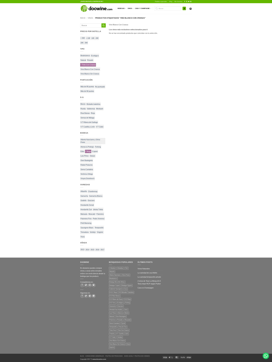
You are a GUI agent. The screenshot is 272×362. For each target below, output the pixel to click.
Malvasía (84, 214)
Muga (89, 151)
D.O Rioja (128, 299)
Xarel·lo (112, 347)
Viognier (100, 232)
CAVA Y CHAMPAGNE (142, 8)
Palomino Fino (86, 219)
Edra (82, 151)
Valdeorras (91, 109)
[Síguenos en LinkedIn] (93, 296)
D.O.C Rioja (113, 292)
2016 (97, 250)
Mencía (120, 313)
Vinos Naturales (144, 269)
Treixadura (85, 232)
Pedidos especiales (161, 1)
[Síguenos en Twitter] (188, 1)
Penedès (120, 320)
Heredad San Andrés (116, 309)
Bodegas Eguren (127, 285)
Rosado (90, 60)
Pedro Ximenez (98, 219)
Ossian (92, 156)
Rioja (93, 113)
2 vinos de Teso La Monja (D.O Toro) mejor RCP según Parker (149, 282)
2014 (87, 250)
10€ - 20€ (94, 38)
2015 (92, 250)
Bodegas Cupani (115, 285)
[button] (184, 8)
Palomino (100, 214)
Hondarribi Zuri (86, 209)
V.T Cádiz (99, 127)
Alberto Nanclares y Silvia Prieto (90, 141)
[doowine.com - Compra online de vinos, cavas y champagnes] (96, 8)
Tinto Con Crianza (89, 65)
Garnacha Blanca (95, 196)
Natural (83, 60)
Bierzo (83, 104)
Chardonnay (92, 191)
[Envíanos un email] (190, 1)
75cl (126, 268)
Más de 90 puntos (87, 91)
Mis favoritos (178, 1)
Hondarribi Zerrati (87, 205)
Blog (170, 1)
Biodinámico (85, 56)
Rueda (83, 109)
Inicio (82, 18)
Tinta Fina (113, 330)
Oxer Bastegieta (87, 160)
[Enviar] (103, 25)
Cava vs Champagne (146, 288)
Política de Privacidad (114, 356)
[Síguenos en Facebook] (184, 1)
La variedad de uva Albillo (147, 273)
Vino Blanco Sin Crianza (90, 74)
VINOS (130, 8)
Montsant (99, 109)
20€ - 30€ (84, 43)
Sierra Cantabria (87, 169)
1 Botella (112, 268)
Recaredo (128, 320)
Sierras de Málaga (87, 118)
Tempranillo (99, 228)
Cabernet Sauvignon (116, 289)
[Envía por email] (90, 285)
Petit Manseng (86, 223)
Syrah (123, 323)
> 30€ (83, 38)
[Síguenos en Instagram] (186, 1)
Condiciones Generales (94, 356)
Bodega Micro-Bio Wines (117, 282)
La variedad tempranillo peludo (149, 277)
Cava (125, 289)
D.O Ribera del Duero (116, 299)
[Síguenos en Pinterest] (90, 296)
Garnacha (84, 196)
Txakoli (112, 333)
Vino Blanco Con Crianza (90, 69)
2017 (102, 250)
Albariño (84, 191)
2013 (82, 249)
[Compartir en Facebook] (82, 285)
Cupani (95, 151)
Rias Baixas (85, 113)
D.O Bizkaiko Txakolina (126, 292)
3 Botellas (120, 268)
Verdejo (93, 232)
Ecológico (95, 56)
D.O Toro (112, 302)
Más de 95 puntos (87, 87)
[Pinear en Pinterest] (93, 285)
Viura (83, 237)
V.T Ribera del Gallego (89, 122)
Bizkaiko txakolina (93, 104)
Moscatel (92, 214)
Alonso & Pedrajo (87, 147)
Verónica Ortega (87, 174)
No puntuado (100, 87)
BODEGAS (121, 8)
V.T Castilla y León (88, 127)
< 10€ (88, 38)
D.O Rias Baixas (115, 296)
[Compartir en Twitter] (86, 285)
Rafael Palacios (87, 165)
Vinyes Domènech (87, 178)
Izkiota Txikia (98, 209)
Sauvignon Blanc (87, 228)
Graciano (91, 200)
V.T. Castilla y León (122, 333)
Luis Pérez (85, 156)
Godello (83, 200)
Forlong (98, 147)
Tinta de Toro (123, 327)
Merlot (127, 313)
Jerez (126, 309)
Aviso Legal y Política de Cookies (137, 356)
